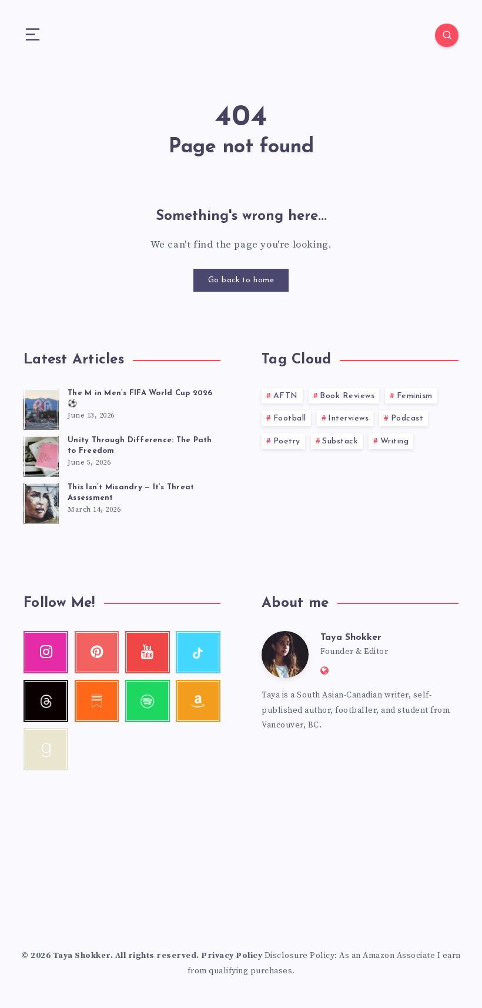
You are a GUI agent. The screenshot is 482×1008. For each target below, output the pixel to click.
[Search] (446, 35)
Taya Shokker (350, 637)
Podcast (407, 418)
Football (289, 418)
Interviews (348, 418)
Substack (340, 441)
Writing (394, 441)
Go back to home (241, 280)
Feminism (415, 396)
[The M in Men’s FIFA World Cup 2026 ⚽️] (41, 407)
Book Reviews (347, 396)
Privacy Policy (231, 955)
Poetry (286, 441)
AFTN (285, 396)
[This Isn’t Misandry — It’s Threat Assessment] (41, 501)
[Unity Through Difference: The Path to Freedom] (41, 454)
